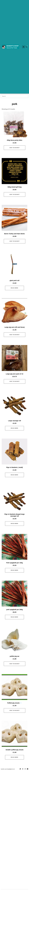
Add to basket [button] (15, 147)
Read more (14, 288)
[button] (23, 46)
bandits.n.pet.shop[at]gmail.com (8, 769)
